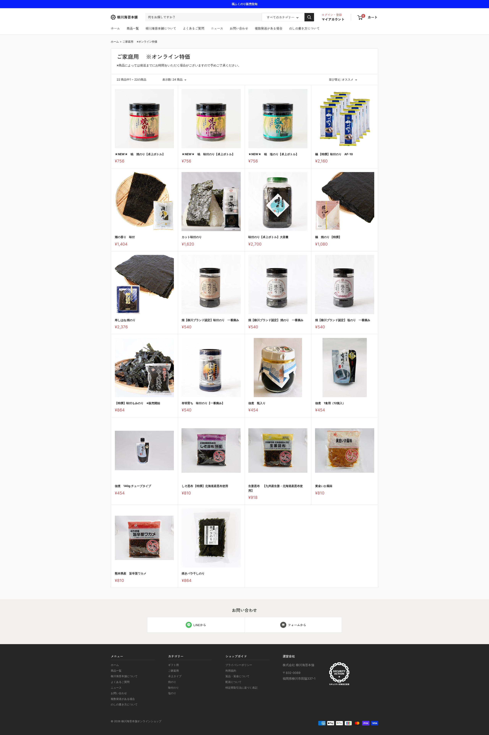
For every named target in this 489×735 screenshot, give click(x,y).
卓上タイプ (174, 676)
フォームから (297, 625)
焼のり (172, 681)
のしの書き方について (304, 28)
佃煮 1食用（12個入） (330, 403)
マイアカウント (333, 19)
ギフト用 (173, 664)
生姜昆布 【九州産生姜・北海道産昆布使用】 (275, 488)
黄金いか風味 (323, 486)
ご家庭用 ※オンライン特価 (140, 41)
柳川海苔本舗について (161, 28)
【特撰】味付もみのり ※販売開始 (137, 403)
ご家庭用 (173, 670)
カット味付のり (192, 237)
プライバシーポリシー (238, 664)
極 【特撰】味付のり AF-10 (334, 154)
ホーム (115, 28)
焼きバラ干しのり (193, 573)
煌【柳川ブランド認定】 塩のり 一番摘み (342, 320)
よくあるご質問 (193, 28)
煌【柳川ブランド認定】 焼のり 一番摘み (275, 320)
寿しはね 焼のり (125, 320)
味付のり (173, 687)
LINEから (199, 625)
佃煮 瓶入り (257, 403)
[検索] (309, 17)
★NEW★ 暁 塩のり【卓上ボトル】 (273, 154)
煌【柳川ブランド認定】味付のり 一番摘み (210, 320)
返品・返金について (237, 676)
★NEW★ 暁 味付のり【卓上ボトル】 (208, 154)
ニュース (217, 28)
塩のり (172, 693)
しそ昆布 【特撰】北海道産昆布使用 (205, 486)
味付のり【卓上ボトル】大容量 (269, 237)
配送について (233, 681)
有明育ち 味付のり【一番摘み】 (203, 403)
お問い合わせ (239, 28)
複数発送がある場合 (268, 28)
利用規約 (230, 670)
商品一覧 (133, 28)
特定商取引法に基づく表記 (241, 687)
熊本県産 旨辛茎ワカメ (130, 573)
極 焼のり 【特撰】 (328, 237)
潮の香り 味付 (125, 237)
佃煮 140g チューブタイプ (133, 486)
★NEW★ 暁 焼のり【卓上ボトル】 (140, 154)
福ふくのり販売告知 (244, 4)
